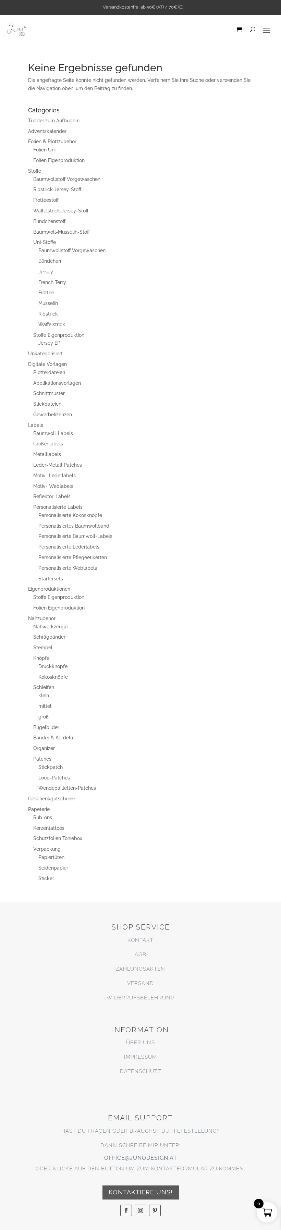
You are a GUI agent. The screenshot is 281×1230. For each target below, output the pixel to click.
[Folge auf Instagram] (140, 1210)
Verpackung (47, 849)
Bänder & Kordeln (53, 737)
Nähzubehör (42, 618)
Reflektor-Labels (52, 496)
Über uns (140, 1043)
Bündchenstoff (49, 221)
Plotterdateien (49, 372)
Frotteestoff (46, 200)
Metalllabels (47, 454)
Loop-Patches (54, 777)
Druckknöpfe (53, 666)
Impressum (140, 1057)
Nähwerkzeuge (50, 626)
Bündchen (49, 261)
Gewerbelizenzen (52, 414)
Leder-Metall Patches (57, 465)
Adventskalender (47, 131)
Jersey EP (49, 343)
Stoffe (34, 171)
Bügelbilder (46, 727)
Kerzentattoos (48, 828)
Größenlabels (48, 443)
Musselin (48, 303)
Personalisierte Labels (58, 507)
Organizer (44, 748)
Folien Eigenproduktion (59, 160)
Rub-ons (42, 817)
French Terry (52, 282)
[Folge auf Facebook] (126, 1210)
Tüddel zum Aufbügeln (54, 120)
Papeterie (39, 809)
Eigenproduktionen (49, 589)
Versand (140, 983)
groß (43, 716)
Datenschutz (140, 1071)
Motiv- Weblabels (53, 486)
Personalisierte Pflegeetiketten (72, 557)
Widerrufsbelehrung (141, 998)
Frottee (46, 292)
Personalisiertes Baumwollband (73, 526)
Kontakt (140, 940)
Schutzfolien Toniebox (57, 838)
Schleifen (43, 687)
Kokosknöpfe (53, 677)
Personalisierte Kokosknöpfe (70, 515)
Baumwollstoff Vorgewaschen (66, 179)
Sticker (46, 878)
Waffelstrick (51, 324)
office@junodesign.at (140, 1158)
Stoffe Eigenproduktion (58, 335)
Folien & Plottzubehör (52, 141)
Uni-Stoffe (44, 242)
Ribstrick (48, 314)
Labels (35, 425)
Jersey (45, 271)
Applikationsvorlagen (57, 383)
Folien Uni (44, 149)
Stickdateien (47, 404)
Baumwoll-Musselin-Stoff (61, 232)
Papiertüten (51, 857)
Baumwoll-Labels (53, 433)
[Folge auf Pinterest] (155, 1210)
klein (43, 695)
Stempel (42, 647)
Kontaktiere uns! (141, 1192)
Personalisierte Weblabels (67, 568)
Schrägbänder (49, 637)
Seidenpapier (53, 868)
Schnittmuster (49, 393)
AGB (140, 954)
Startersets (50, 578)
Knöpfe (41, 658)
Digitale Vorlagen (47, 364)
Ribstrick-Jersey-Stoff (57, 189)
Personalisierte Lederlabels (68, 547)
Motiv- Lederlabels (54, 475)
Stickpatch (50, 767)
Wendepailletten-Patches (67, 788)
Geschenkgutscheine (51, 798)
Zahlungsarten (140, 969)
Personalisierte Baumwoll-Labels (75, 536)
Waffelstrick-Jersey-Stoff (60, 210)
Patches (42, 759)
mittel (44, 706)
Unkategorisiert (45, 353)
